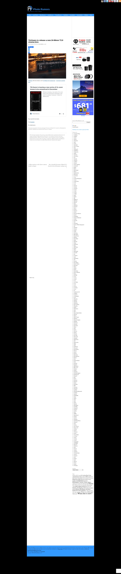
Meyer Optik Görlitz (78, 313)
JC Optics (76, 255)
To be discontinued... (81, 490)
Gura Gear (76, 233)
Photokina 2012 (88, 486)
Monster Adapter (77, 320)
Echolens (75, 206)
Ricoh (75, 378)
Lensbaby (76, 287)
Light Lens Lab (77, 292)
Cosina (75, 192)
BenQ (75, 167)
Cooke (75, 191)
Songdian (76, 408)
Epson (75, 208)
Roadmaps (82, 489)
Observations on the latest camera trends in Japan (37, 165)
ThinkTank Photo (77, 420)
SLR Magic (76, 405)
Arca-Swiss (76, 156)
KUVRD (75, 275)
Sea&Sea (75, 392)
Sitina (75, 402)
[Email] (47, 51)
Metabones (76, 308)
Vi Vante (75, 436)
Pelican (75, 350)
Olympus (75, 338)
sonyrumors (88, 489)
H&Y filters (76, 234)
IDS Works (76, 247)
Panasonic (76, 348)
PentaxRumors (58, 15)
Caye (75, 184)
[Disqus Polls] (47, 187)
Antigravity (76, 152)
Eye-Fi (75, 215)
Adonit (75, 139)
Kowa (75, 273)
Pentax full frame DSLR (80, 485)
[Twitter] (47, 50)
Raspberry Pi (76, 374)
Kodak (75, 268)
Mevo (75, 311)
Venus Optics (76, 434)
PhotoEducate (76, 356)
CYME (75, 194)
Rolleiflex (76, 384)
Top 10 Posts (76, 426)
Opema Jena (76, 342)
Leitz (75, 285)
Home (30, 15)
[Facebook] (47, 48)
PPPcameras (76, 366)
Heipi (75, 240)
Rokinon (75, 381)
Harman (75, 237)
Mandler (75, 301)
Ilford (75, 250)
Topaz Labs (76, 427)
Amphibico (76, 150)
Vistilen (75, 439)
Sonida (75, 411)
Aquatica (75, 154)
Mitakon (75, 318)
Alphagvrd (76, 149)
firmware (83, 479)
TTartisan (75, 432)
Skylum (75, 404)
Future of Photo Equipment (79, 224)
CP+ (92, 476)
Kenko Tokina (76, 264)
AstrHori (75, 161)
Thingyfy (75, 419)
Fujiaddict (32, 122)
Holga (75, 243)
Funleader (76, 223)
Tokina (75, 425)
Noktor (75, 332)
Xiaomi (75, 448)
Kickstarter (75, 482)
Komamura (76, 271)
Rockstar (75, 380)
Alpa (75, 147)
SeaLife (75, 394)
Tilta (75, 423)
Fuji (74, 222)
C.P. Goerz (76, 175)
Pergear (75, 353)
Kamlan (75, 261)
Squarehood (76, 415)
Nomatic (75, 334)
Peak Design (76, 349)
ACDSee (75, 136)
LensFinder (35, 15)
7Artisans (30, 80)
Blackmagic (76, 170)
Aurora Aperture (77, 164)
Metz (75, 310)
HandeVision (76, 236)
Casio (75, 182)
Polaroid (75, 363)
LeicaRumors (50, 15)
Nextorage (76, 325)
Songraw (75, 409)
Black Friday (88, 475)
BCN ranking (83, 475)
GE (74, 226)
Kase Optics (76, 262)
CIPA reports (88, 476)
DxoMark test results (88, 478)
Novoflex (75, 335)
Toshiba (75, 429)
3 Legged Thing (77, 133)
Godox (75, 230)
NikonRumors (43, 15)
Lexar (75, 289)
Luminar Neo (80, 483)
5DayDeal (74, 475)
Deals (75, 195)
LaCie (75, 276)
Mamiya (75, 300)
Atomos (75, 163)
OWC (75, 345)
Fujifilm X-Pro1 (88, 479)
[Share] (47, 52)
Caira (75, 177)
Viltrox (75, 437)
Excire (75, 212)
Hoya (75, 245)
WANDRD (76, 443)
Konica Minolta (77, 272)
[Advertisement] (47, 28)
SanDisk (75, 390)
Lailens (75, 278)
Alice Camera (76, 146)
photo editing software (80, 486)
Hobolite (75, 241)
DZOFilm (75, 205)
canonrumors (75, 476)
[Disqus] (47, 222)
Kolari (75, 269)
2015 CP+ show (78, 475)
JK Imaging (76, 258)
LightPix (75, 293)
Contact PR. (43, 551)
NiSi (75, 328)
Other (75, 343)
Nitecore (75, 331)
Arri (74, 157)
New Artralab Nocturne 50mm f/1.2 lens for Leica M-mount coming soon (57, 166)
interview (86, 481)
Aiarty (75, 143)
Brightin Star (76, 173)
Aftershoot (76, 140)
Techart (75, 418)
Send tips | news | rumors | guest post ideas (80, 129)
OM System (76, 339)
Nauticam (76, 322)
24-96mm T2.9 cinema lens (49, 80)
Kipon (75, 266)
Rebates (78, 489)
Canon (75, 180)
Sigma (75, 398)
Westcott (75, 444)
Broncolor (76, 174)
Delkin (75, 196)
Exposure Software (77, 213)
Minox (75, 315)
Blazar (75, 171)
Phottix (75, 357)
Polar (75, 362)
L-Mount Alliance (87, 482)
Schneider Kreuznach (78, 391)
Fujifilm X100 (75, 481)
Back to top (32, 277)
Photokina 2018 (88, 487)
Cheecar (75, 185)
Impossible (76, 251)
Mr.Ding (75, 321)
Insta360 (75, 252)
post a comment (49, 129)
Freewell (75, 220)
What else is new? (85, 493)
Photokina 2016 (82, 488)
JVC (74, 259)
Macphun (76, 299)
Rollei (75, 383)
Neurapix (75, 324)
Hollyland (76, 244)
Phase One (76, 355)
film (92, 478)
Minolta (75, 314)
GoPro (75, 231)
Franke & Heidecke (77, 217)
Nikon (75, 327)
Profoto (75, 370)
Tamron (75, 416)
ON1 (75, 341)
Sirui (75, 401)
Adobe (75, 138)
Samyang (75, 388)
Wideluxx (76, 446)
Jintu (75, 257)
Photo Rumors (41, 9)
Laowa (75, 279)
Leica (75, 283)
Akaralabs (76, 145)
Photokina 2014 (75, 488)
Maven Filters (76, 304)
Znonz (75, 462)
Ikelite (75, 248)
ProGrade (75, 371)
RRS (75, 385)
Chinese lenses (82, 476)
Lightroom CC (74, 483)
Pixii (75, 359)
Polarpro (75, 364)
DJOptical (76, 199)
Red (74, 377)
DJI (74, 198)
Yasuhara (75, 451)
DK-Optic (75, 201)
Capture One (76, 181)
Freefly (75, 219)
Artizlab (75, 159)
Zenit (75, 460)
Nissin (75, 329)
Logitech (75, 294)
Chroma (75, 187)
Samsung (75, 387)
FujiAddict (66, 15)
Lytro (75, 297)
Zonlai (75, 464)
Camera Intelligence (78, 178)
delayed (84, 478)
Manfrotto (76, 303)
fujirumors (81, 481)
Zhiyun (75, 461)
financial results (76, 479)
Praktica (75, 369)
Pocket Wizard (76, 360)
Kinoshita (76, 265)
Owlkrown (76, 346)
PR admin (31, 44)
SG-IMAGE (76, 395)
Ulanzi (75, 433)
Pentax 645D (74, 485)
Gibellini (75, 227)
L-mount (81, 482)
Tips (91, 15)
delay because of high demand (77, 478)
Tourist (75, 430)
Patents (91, 484)
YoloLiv (75, 454)
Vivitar (75, 440)
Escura (75, 209)
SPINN (75, 413)
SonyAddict (72, 15)
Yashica (75, 450)
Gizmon (75, 229)
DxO (75, 203)
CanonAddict (79, 15)
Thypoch (75, 422)
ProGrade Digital (77, 373)
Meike (75, 307)
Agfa (75, 142)
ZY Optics (76, 465)
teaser (74, 490)
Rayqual (75, 376)
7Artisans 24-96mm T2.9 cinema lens (53, 128)
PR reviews (76, 367)
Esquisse (75, 210)
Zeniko (75, 458)
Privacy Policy (60, 549)
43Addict (86, 15)
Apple (75, 153)
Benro (75, 168)
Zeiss (75, 457)
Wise (75, 447)
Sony (75, 412)
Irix (74, 254)
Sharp (75, 397)
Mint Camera (76, 317)
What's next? (74, 493)
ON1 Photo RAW (86, 483)
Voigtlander (76, 441)
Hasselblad (76, 238)
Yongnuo (75, 455)
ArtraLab (75, 160)
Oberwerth (76, 336)
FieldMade (76, 216)
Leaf (75, 280)
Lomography (76, 296)
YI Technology (77, 453)
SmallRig (75, 406)
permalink (30, 129)
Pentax (75, 352)
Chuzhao (75, 188)
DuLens (75, 202)
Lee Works (76, 282)
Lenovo (75, 286)
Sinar (75, 399)
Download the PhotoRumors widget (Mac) (34, 550)
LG (74, 290)
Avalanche (76, 166)
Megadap (75, 306)
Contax (75, 189)
